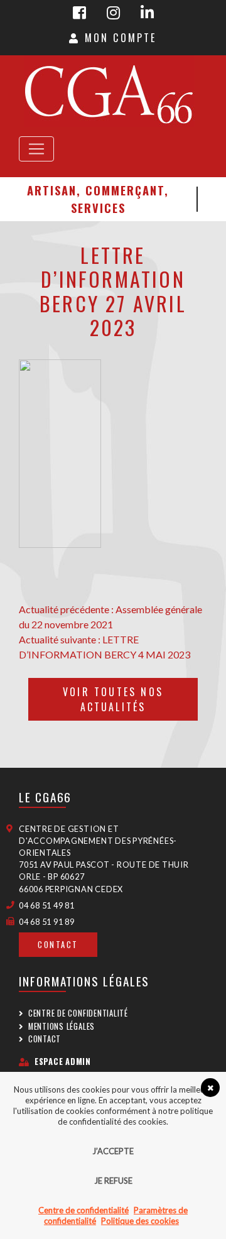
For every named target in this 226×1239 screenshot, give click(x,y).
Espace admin (63, 1061)
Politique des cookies (140, 1221)
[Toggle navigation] (36, 148)
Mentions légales (61, 1026)
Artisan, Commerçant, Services (98, 199)
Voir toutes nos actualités (113, 699)
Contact (58, 945)
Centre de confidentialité (78, 1013)
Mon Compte (118, 37)
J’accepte (113, 1151)
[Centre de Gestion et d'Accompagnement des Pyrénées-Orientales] (108, 91)
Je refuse (113, 1181)
